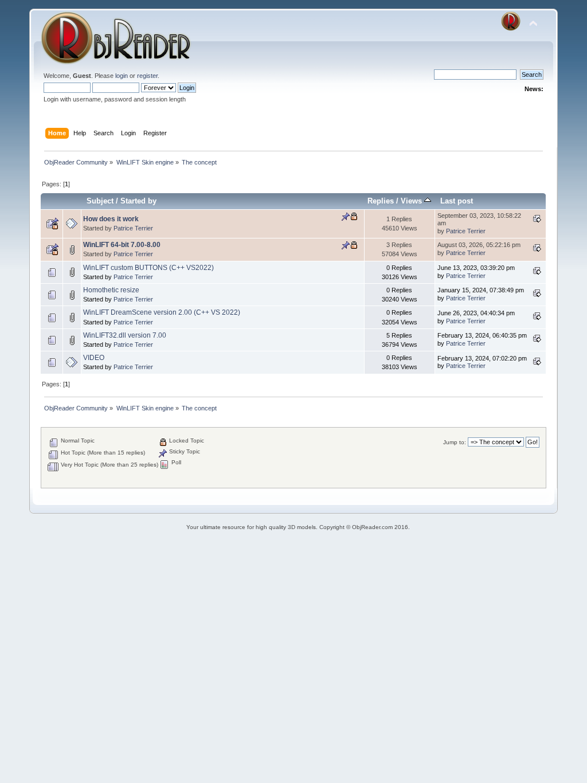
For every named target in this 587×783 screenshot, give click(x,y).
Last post (456, 201)
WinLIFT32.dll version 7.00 (124, 335)
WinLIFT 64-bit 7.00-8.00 (122, 245)
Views (412, 201)
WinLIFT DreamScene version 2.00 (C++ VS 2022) (161, 312)
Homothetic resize (111, 290)
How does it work (111, 219)
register (147, 75)
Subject (100, 201)
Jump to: (454, 442)
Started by (138, 201)
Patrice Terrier (133, 228)
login (121, 75)
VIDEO (93, 358)
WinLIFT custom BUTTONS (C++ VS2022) (148, 268)
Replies (380, 201)
